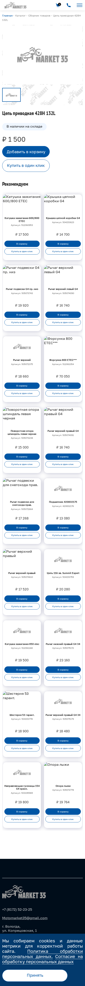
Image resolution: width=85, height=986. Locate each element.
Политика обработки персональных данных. (42, 953)
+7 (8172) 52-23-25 (17, 909)
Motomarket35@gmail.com (25, 918)
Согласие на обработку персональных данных (42, 959)
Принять (35, 975)
